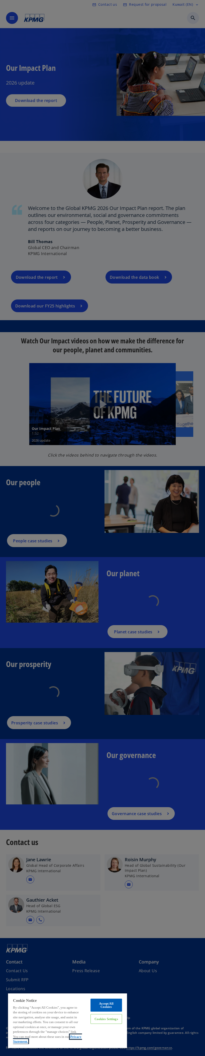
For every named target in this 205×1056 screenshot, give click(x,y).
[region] (67, 1020)
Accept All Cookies (106, 1005)
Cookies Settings (106, 1019)
